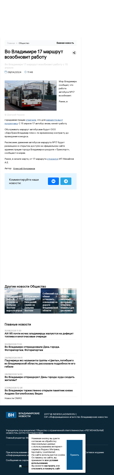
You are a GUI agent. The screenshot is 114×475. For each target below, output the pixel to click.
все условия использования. (44, 461)
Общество (24, 43)
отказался (52, 158)
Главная (11, 43)
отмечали (31, 119)
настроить (49, 465)
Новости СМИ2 (13, 398)
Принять (74, 454)
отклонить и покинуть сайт (45, 468)
